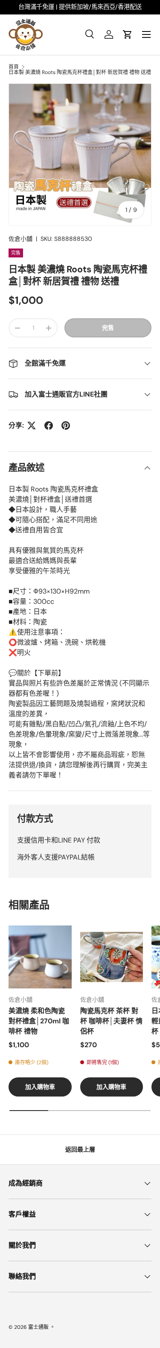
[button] (127, 34)
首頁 (14, 66)
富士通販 (38, 1327)
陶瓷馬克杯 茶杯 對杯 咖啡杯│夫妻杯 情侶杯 (111, 1021)
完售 (108, 327)
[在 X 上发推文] (31, 425)
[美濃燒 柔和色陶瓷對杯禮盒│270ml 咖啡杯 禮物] (40, 956)
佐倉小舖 (20, 239)
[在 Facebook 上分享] (48, 425)
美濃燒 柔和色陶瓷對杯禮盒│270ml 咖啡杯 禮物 (39, 1021)
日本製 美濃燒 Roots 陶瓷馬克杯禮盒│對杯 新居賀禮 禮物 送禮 (80, 72)
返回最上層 (80, 1149)
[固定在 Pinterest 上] (65, 425)
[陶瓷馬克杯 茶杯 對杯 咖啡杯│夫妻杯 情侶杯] (111, 956)
